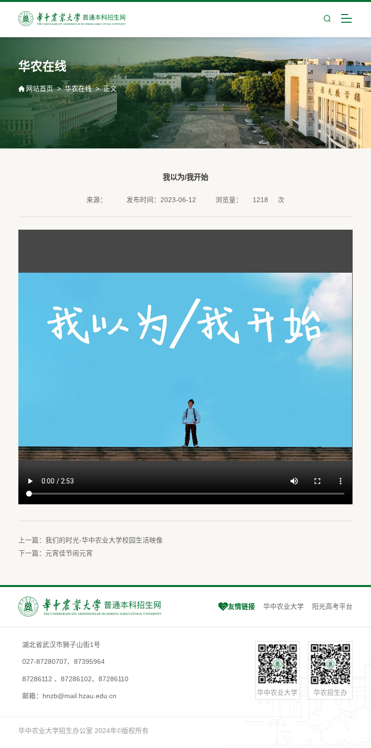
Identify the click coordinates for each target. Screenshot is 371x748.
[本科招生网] (72, 18)
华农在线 (78, 88)
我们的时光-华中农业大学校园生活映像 (104, 540)
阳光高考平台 (332, 606)
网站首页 (39, 88)
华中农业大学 (283, 606)
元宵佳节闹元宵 (69, 553)
